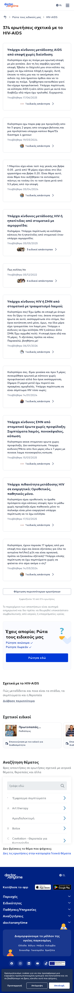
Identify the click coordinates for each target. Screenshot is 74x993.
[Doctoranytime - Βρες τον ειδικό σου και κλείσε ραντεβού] (5, 17)
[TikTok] (46, 963)
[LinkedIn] (29, 963)
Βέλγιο (31, 945)
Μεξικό (40, 945)
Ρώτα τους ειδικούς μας (26, 17)
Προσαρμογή (14, 985)
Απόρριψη (37, 985)
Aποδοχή (59, 985)
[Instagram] (20, 963)
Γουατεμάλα (37, 950)
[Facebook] (12, 963)
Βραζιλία (50, 950)
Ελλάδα (22, 945)
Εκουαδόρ (24, 950)
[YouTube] (37, 963)
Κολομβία (50, 945)
